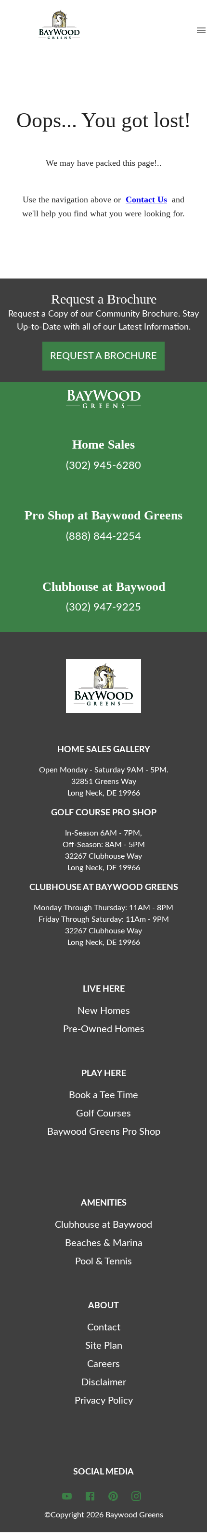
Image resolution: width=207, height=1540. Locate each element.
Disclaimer (103, 1382)
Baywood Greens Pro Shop (103, 1132)
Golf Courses (103, 1113)
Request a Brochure (103, 356)
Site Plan (103, 1346)
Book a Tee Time (103, 1095)
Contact (103, 1327)
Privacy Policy (104, 1401)
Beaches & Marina (103, 1243)
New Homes (104, 1011)
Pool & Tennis (103, 1261)
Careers (103, 1364)
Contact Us (146, 199)
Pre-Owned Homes (103, 1029)
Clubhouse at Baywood (103, 1225)
